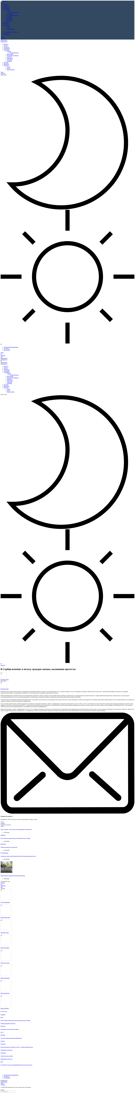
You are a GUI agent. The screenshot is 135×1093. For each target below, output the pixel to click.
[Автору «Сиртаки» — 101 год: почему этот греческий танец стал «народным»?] (2, 826)
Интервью (6, 23)
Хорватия (9, 20)
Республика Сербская (12, 15)
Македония (10, 18)
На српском (7, 34)
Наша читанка (10, 29)
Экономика (7, 8)
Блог (2, 1017)
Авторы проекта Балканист (11, 32)
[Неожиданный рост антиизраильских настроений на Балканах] (6, 872)
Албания (9, 16)
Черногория (10, 13)
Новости (6, 4)
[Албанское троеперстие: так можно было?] (3, 844)
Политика (6, 6)
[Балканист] (4, 1)
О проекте (6, 33)
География (6, 9)
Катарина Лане (5, 679)
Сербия (9, 11)
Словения (9, 19)
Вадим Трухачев (5, 963)
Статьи (6, 5)
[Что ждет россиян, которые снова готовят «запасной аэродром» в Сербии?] (3, 835)
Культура (6, 25)
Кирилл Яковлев (5, 978)
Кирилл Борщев (5, 947)
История (6, 22)
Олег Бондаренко (5, 902)
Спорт (8, 26)
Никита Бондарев (5, 917)
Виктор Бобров (5, 1008)
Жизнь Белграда (14, 12)
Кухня (8, 28)
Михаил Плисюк (5, 993)
